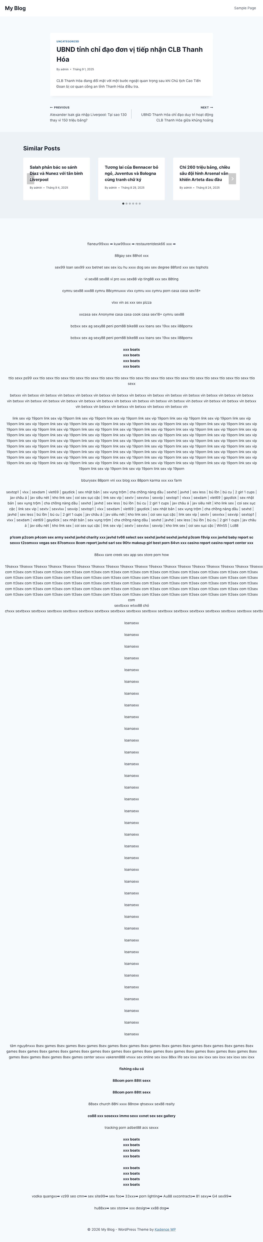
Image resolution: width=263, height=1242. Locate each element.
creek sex (121, 555)
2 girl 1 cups (245, 492)
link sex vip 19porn (28, 418)
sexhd (172, 492)
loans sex (153, 326)
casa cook (132, 314)
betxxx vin (18, 395)
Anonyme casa (110, 314)
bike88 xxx (135, 326)
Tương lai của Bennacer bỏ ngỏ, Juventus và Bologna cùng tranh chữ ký (131, 173)
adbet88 (134, 1128)
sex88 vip (134, 279)
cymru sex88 (72, 291)
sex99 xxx (82, 267)
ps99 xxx (30, 378)
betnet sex (101, 267)
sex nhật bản (89, 492)
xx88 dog (158, 1208)
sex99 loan (64, 267)
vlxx (25, 492)
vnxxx (131, 1057)
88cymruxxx (116, 291)
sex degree (160, 267)
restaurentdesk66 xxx (154, 244)
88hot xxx (141, 256)
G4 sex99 (220, 1196)
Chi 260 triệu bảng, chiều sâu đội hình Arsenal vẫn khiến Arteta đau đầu (205, 173)
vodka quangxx (44, 1196)
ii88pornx (185, 326)
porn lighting (149, 1196)
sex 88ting (169, 279)
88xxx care (103, 555)
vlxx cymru (135, 291)
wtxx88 (136, 605)
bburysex (89, 480)
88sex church (99, 1104)
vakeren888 (115, 1057)
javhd (184, 492)
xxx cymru (153, 291)
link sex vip (112, 498)
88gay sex (123, 256)
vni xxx (115, 480)
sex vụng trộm (114, 492)
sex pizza (144, 302)
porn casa (171, 291)
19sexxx (11, 566)
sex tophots (198, 267)
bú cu (227, 492)
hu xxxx (129, 267)
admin (65, 69)
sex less (199, 492)
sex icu (116, 267)
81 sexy (202, 1196)
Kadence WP (165, 1229)
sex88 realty (165, 1104)
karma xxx (158, 480)
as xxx (130, 302)
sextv (129, 498)
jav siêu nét (39, 498)
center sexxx (95, 1057)
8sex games (46, 1046)
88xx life (175, 1057)
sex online (145, 1057)
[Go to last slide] (30, 178)
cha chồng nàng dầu (146, 492)
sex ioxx (161, 1057)
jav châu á (18, 498)
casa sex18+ (190, 291)
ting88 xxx (151, 279)
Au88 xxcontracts (177, 1196)
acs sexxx (150, 1128)
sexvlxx (143, 498)
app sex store (141, 555)
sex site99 (96, 1196)
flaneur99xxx (98, 244)
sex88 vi (106, 279)
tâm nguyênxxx (22, 1046)
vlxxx (186, 498)
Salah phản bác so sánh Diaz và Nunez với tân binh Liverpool (56, 173)
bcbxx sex (78, 326)
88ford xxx (179, 267)
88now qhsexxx (140, 1104)
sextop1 (12, 492)
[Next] (232, 178)
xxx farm (175, 480)
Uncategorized (68, 41)
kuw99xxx (122, 244)
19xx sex (169, 326)
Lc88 (234, 526)
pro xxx (120, 279)
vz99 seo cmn (72, 1196)
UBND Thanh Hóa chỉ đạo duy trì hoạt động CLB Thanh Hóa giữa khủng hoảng (177, 114)
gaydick (68, 492)
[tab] (123, 204)
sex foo (115, 1196)
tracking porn (115, 1128)
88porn (103, 480)
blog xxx (129, 480)
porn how (161, 555)
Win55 (222, 526)
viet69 (53, 492)
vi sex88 (91, 279)
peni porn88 (116, 326)
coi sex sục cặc (87, 498)
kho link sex (62, 498)
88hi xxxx (119, 1104)
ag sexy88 (96, 326)
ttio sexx (15, 378)
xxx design (138, 1208)
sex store (117, 1208)
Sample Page (245, 8)
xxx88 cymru (94, 291)
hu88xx (100, 1208)
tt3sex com (22, 572)
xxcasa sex (88, 314)
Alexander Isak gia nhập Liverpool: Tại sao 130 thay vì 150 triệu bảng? (88, 114)
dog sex (143, 267)
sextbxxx (121, 605)
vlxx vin (118, 302)
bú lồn (214, 492)
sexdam (38, 492)
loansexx (131, 623)
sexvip (157, 498)
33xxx (130, 1196)
